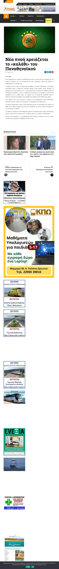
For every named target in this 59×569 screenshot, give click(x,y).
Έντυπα (20, 4)
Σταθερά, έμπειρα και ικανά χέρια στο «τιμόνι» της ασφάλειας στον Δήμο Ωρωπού (42, 154)
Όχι (33, 566)
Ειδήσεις (13, 20)
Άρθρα (13, 16)
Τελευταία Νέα (38, 4)
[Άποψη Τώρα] (6, 16)
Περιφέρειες (40, 16)
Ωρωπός (25, 4)
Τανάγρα (31, 4)
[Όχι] (57, 565)
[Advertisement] (29, 349)
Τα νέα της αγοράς (26, 20)
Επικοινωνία (40, 20)
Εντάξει (28, 566)
